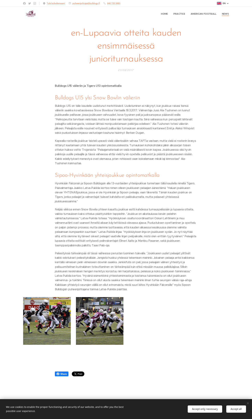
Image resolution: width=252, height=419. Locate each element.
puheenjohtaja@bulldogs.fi (86, 3)
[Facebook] (24, 3)
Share (63, 374)
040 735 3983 (113, 3)
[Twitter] (29, 3)
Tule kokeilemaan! (56, 3)
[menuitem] (165, 14)
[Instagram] (35, 3)
